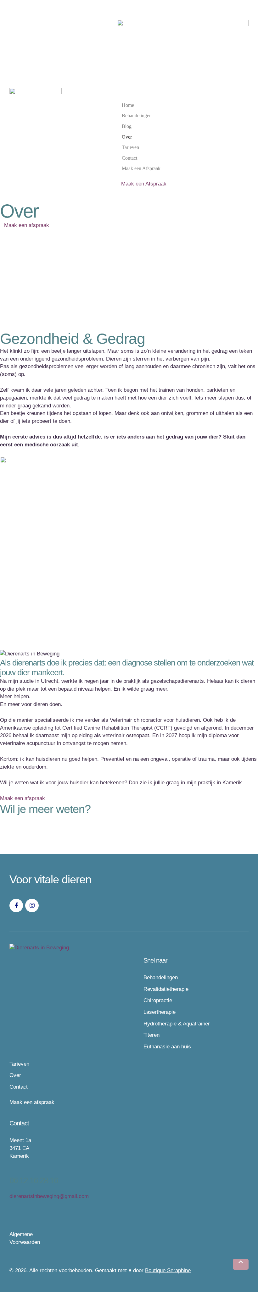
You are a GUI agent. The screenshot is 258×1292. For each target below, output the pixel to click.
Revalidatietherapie (165, 989)
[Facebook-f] (16, 905)
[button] (241, 1264)
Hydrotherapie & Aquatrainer (176, 1024)
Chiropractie (157, 1000)
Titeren (151, 1035)
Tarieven (19, 1064)
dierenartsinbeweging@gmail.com (49, 1196)
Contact (18, 1087)
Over (15, 1075)
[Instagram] (32, 905)
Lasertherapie (159, 1012)
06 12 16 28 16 (33, 1180)
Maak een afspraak (31, 1102)
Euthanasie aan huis (167, 1047)
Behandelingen (160, 977)
